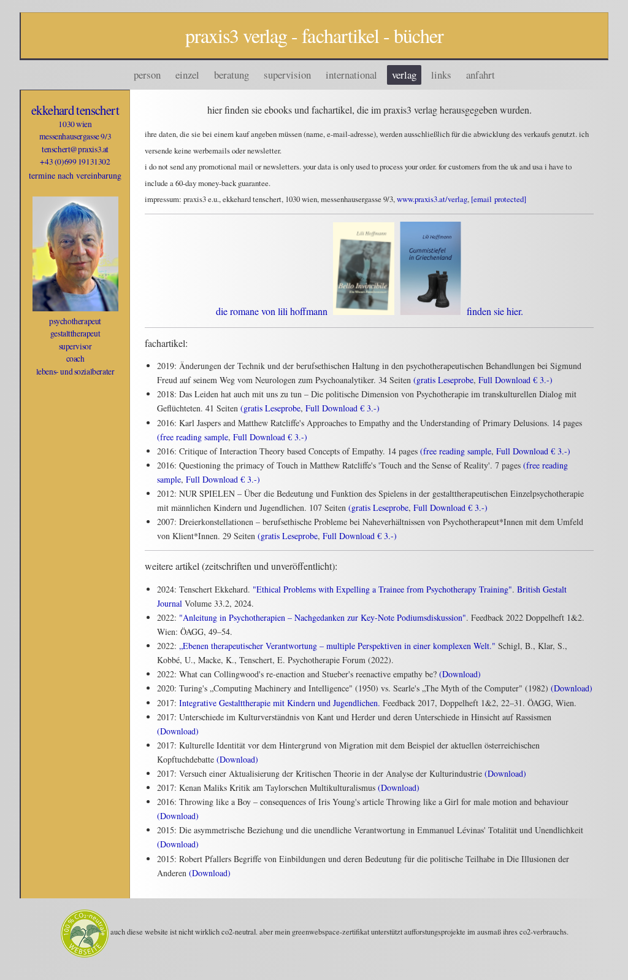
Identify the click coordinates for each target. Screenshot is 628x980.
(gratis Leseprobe (443, 380)
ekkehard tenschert (75, 110)
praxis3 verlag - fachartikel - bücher (314, 35)
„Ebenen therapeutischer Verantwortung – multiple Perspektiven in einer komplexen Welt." (337, 645)
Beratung (231, 75)
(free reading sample (192, 437)
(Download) (460, 674)
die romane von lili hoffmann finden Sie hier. (369, 311)
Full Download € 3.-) (515, 380)
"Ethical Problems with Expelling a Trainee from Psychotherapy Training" (382, 589)
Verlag (404, 75)
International (351, 75)
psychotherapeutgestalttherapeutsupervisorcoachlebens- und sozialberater (75, 346)
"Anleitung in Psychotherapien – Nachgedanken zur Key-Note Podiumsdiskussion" (322, 617)
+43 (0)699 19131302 (75, 161)
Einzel (187, 75)
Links (441, 75)
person (147, 75)
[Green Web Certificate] (84, 932)
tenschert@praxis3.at (75, 149)
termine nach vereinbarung (75, 175)
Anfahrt (480, 75)
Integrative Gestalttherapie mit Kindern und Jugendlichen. (279, 703)
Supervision (287, 75)
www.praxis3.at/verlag (432, 198)
